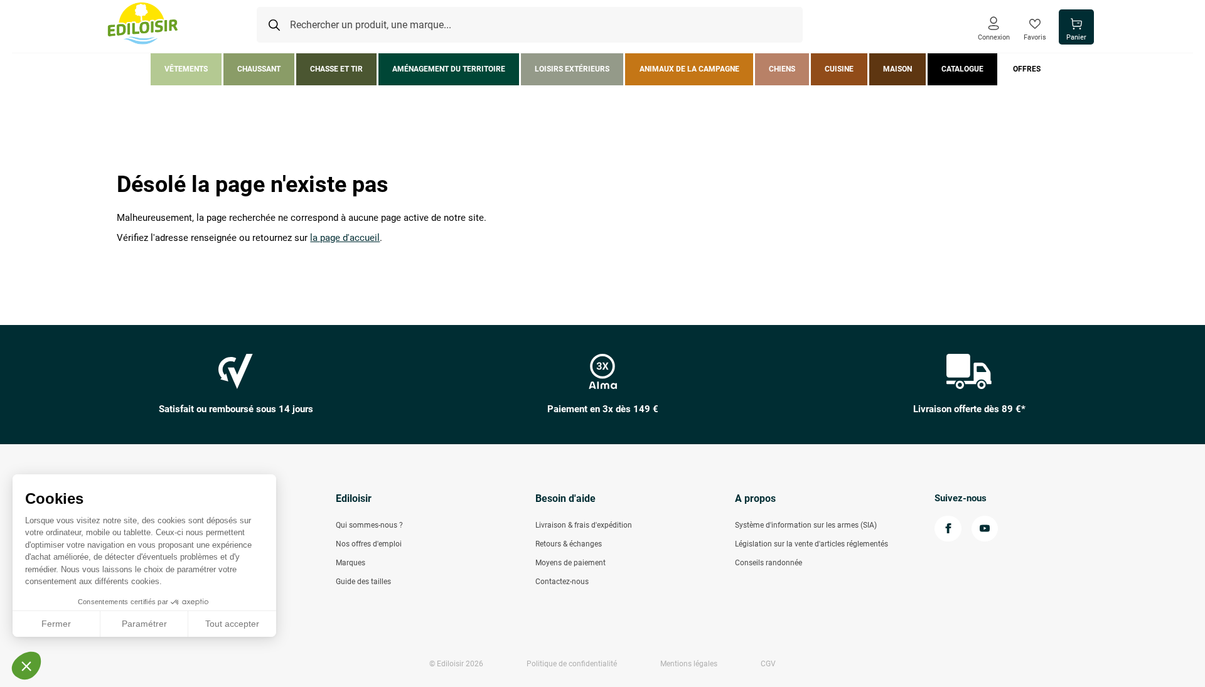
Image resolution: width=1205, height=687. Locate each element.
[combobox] (530, 25)
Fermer (56, 624)
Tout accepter (232, 624)
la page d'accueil (345, 238)
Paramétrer (144, 624)
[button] (26, 666)
